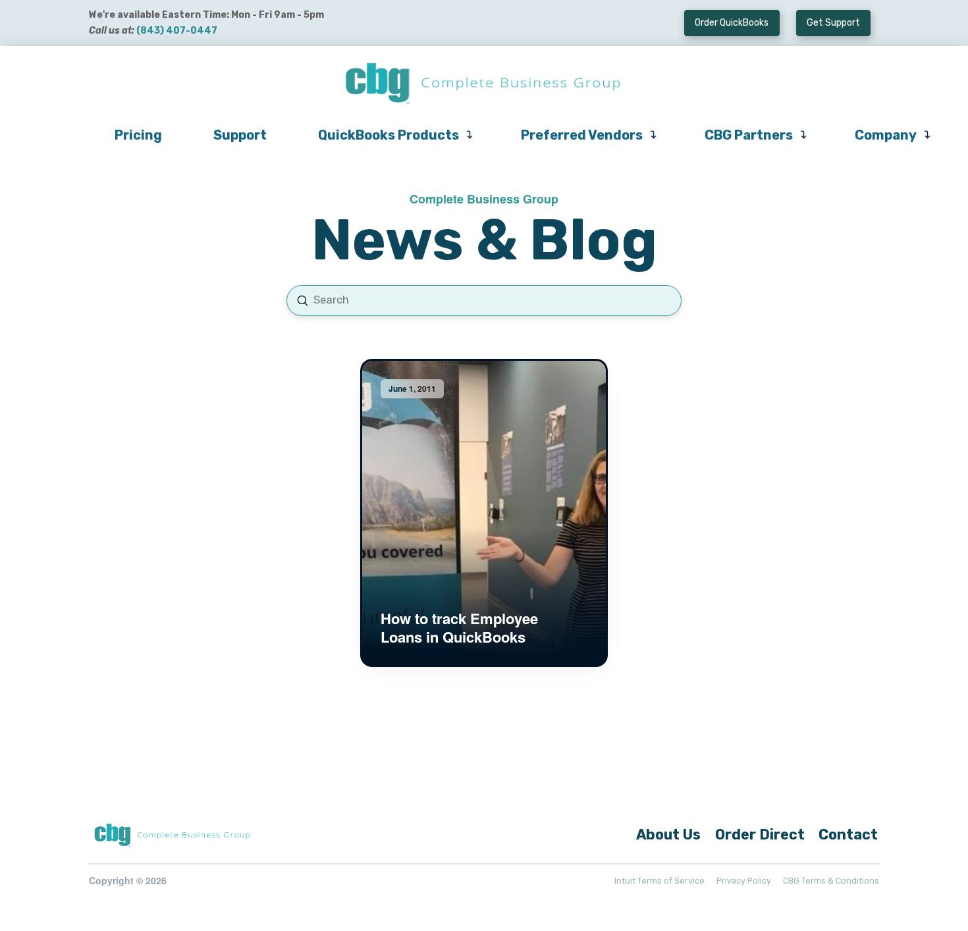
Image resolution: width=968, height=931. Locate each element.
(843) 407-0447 (176, 30)
